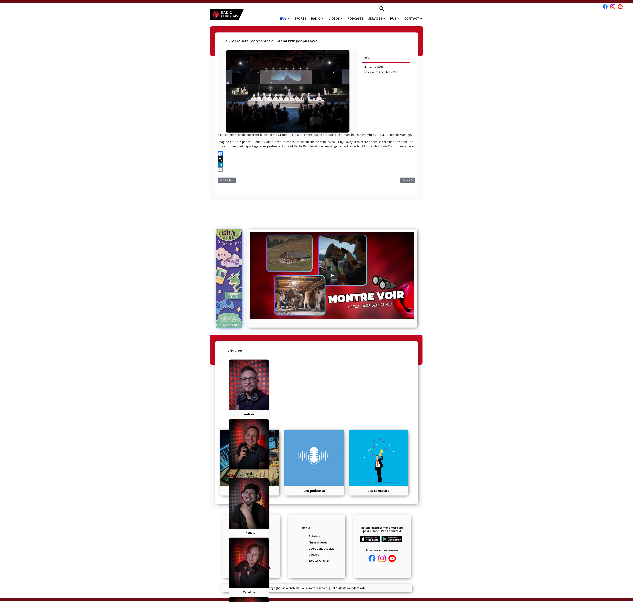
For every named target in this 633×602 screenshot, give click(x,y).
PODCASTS (355, 18)
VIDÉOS (334, 18)
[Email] (316, 169)
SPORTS (300, 18)
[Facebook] (316, 153)
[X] (316, 159)
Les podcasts (314, 490)
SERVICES (375, 18)
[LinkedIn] (316, 164)
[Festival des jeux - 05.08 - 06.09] (230, 278)
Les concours (378, 490)
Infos (367, 57)
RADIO (316, 18)
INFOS (282, 18)
